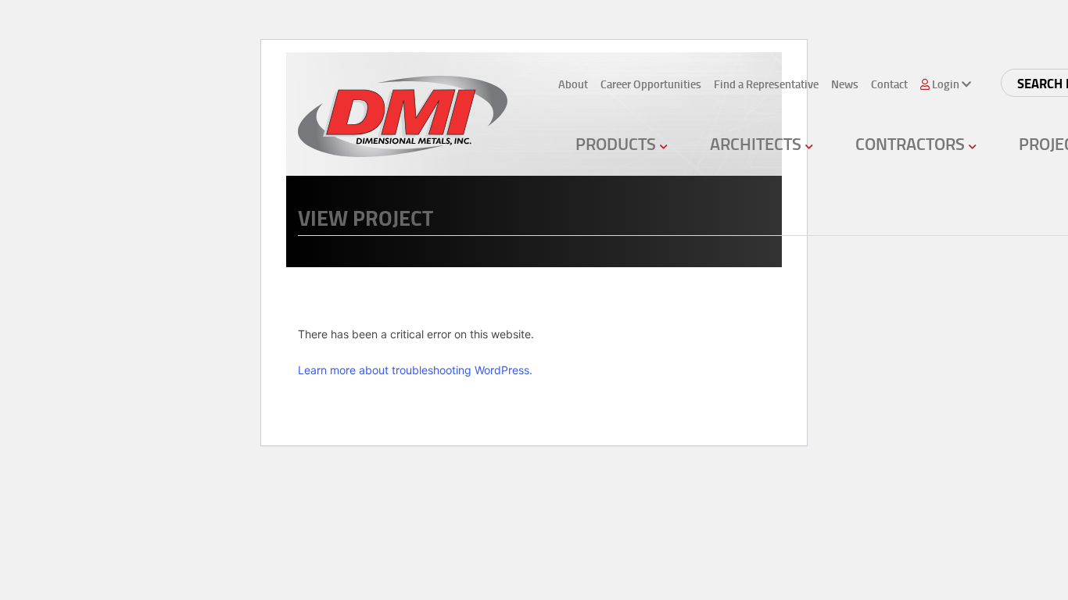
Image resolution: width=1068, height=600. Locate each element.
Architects (757, 143)
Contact (889, 84)
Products (617, 143)
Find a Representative (766, 84)
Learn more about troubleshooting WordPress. (415, 370)
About (573, 84)
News (844, 84)
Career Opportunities (650, 84)
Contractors (912, 143)
